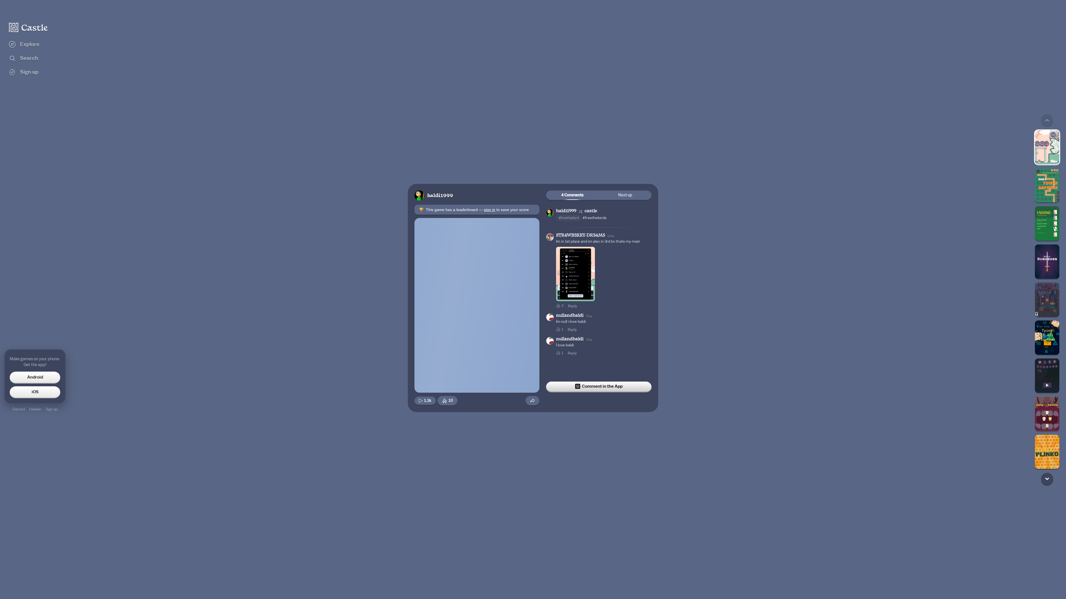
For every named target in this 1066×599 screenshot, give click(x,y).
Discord (18, 409)
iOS (35, 392)
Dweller (35, 409)
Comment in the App (602, 386)
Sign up (51, 409)
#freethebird (569, 218)
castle (591, 211)
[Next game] (1047, 479)
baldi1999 (440, 196)
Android (35, 377)
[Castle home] (28, 27)
